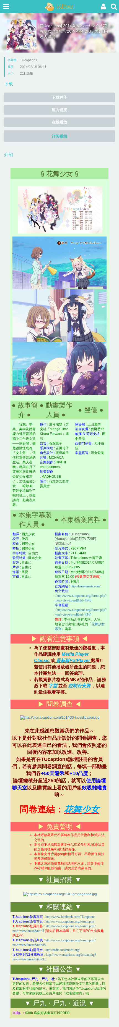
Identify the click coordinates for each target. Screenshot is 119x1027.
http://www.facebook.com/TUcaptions (70, 917)
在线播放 (59, 122)
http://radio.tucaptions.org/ (62, 950)
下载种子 (59, 97)
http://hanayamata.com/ (85, 586)
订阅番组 (59, 136)
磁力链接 (59, 109)
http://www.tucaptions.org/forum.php (69, 921)
